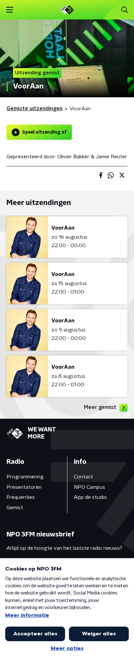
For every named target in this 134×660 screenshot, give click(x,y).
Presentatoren (24, 487)
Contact (83, 476)
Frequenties (21, 497)
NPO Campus (89, 487)
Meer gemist (100, 407)
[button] (9, 10)
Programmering (25, 476)
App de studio (90, 497)
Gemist (15, 507)
